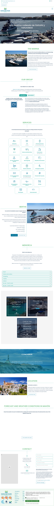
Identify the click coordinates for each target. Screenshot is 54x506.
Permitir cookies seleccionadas (32, 503)
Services (16, 493)
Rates (16, 502)
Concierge (17, 498)
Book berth (4, 5)
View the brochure (32, 69)
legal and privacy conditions (45, 480)
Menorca (17, 496)
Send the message (40, 482)
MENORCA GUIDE (27, 268)
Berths (16, 495)
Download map (22, 235)
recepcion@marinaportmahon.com (9, 1)
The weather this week (27, 437)
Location (16, 500)
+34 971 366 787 (5, 2)
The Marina (17, 491)
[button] (9, 467)
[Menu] (52, 8)
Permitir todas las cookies (32, 501)
